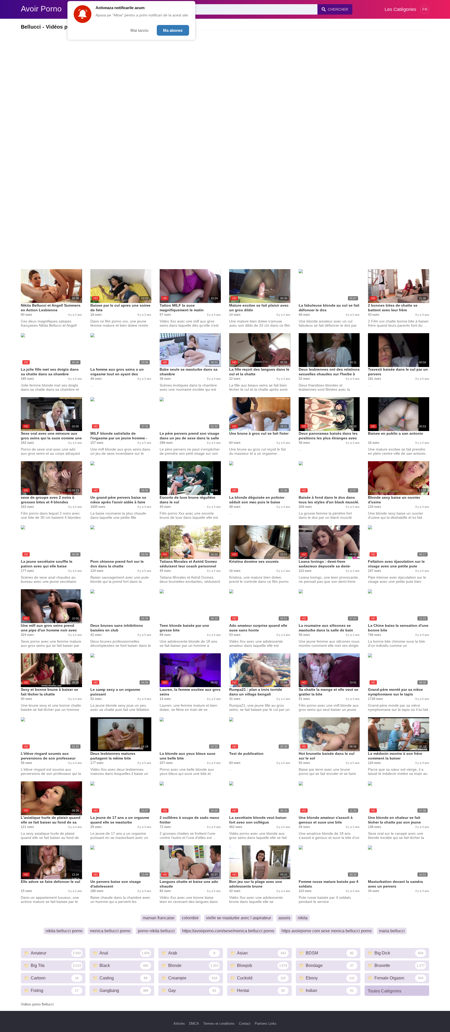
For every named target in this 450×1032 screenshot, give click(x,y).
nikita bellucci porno (64, 931)
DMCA (194, 1023)
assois (284, 918)
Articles (179, 1023)
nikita (303, 918)
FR (424, 9)
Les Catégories (400, 9)
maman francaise (158, 918)
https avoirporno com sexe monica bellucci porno (327, 931)
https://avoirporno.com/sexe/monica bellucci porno (228, 931)
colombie (190, 918)
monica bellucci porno (110, 931)
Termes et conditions (219, 1023)
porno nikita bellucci (156, 931)
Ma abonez (173, 30)
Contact (245, 1023)
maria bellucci (392, 931)
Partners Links (266, 1023)
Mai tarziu (139, 30)
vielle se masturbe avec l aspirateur (238, 918)
